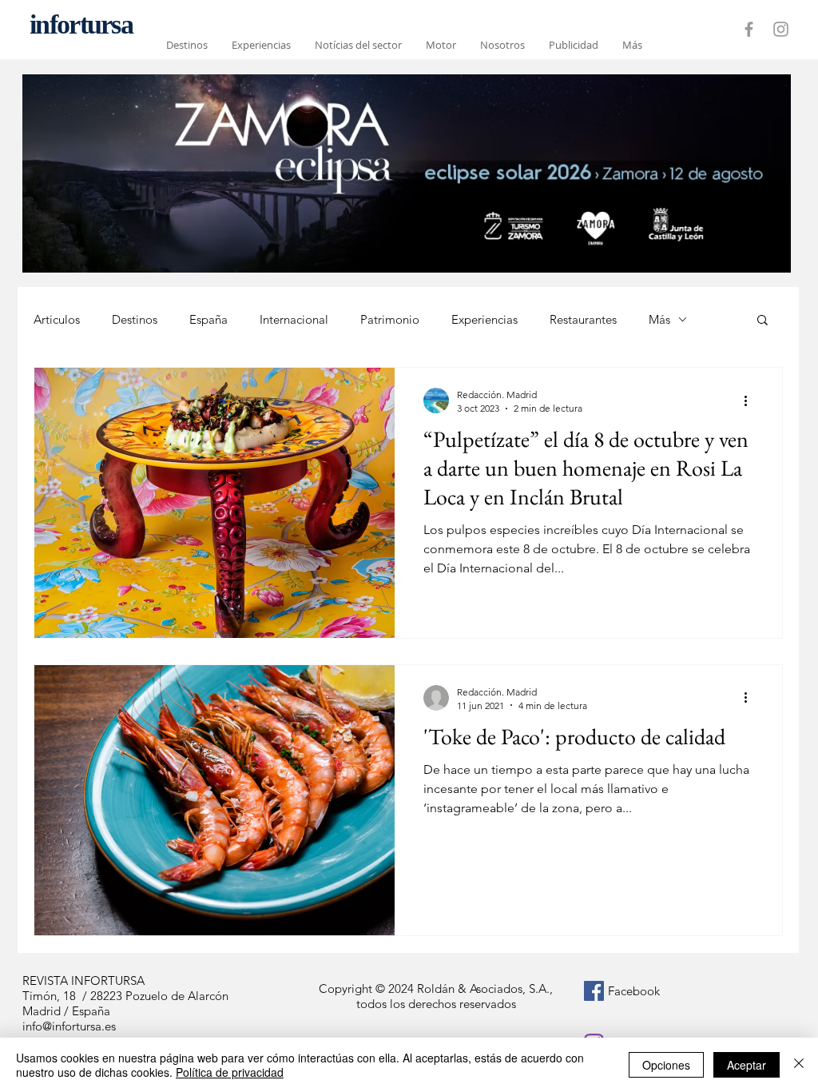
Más (659, 319)
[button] (762, 321)
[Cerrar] (798, 1064)
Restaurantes (583, 319)
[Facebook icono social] (594, 991)
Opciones (666, 1065)
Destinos (134, 319)
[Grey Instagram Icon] (781, 29)
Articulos (57, 319)
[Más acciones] (750, 400)
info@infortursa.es (69, 1026)
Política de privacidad (230, 1072)
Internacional (294, 319)
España (208, 319)
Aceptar (746, 1065)
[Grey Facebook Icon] (749, 29)
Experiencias (484, 319)
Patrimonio (389, 319)
